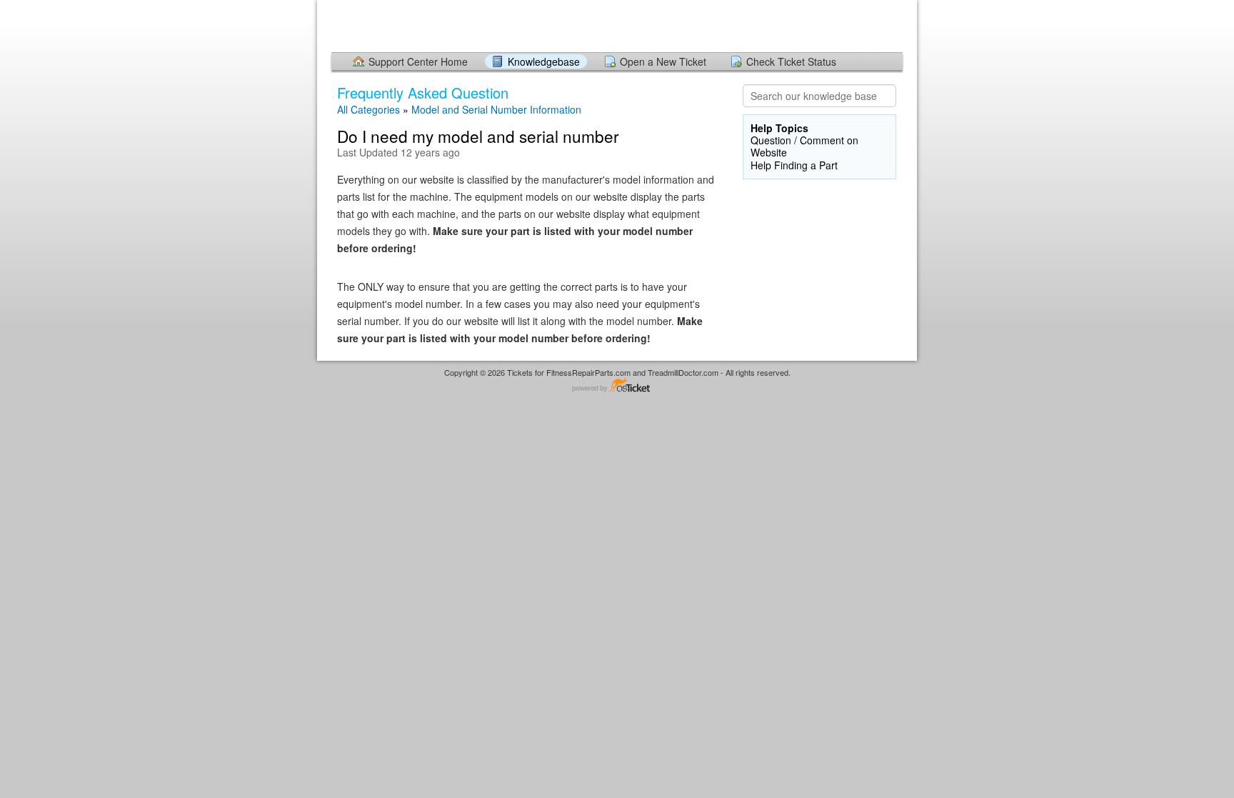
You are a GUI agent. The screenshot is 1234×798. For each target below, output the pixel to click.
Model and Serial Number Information (496, 109)
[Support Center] (333, 25)
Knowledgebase (544, 61)
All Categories (368, 109)
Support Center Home (418, 61)
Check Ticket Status (791, 61)
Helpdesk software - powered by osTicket (617, 386)
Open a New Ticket (663, 61)
